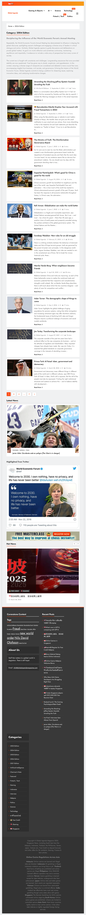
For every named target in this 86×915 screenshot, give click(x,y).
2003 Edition (14, 746)
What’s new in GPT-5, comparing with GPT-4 (52, 628)
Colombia (35, 625)
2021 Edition (14, 763)
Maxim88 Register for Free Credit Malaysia (53, 648)
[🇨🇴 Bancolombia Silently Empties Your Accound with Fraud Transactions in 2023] (19, 113)
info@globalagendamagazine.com (25, 668)
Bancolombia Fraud (28, 625)
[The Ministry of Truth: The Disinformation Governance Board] (19, 144)
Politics (70, 16)
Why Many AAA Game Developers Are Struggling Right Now (53, 679)
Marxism (17, 634)
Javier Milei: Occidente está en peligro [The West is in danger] (36, 453)
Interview (13, 794)
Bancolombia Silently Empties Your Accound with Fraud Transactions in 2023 (56, 108)
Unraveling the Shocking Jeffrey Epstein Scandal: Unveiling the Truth (52, 711)
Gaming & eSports (36, 10)
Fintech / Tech (59, 16)
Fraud (16, 628)
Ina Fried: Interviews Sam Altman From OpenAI (52, 719)
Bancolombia (20, 625)
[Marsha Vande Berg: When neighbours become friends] (19, 269)
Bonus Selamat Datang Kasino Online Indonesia (52, 655)
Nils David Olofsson (42, 88)
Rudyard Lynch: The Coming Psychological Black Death (53, 703)
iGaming (25, 591)
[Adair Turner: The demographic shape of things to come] (19, 305)
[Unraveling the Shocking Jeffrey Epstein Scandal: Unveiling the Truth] (19, 87)
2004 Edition (13, 93)
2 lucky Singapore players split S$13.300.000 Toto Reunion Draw (53, 695)
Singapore (15, 829)
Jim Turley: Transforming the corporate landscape (55, 331)
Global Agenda (41, 114)
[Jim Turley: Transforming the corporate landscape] (19, 334)
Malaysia (22, 185)
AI (49, 10)
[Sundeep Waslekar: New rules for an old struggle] (19, 242)
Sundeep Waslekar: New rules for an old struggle (55, 235)
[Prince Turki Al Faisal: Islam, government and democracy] (19, 367)
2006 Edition (14, 759)
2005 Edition (14, 755)
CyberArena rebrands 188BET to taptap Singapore (53, 687)
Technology (69, 10)
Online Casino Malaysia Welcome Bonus (52, 662)
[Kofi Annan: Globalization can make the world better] (19, 211)
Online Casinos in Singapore (23, 596)
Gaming (13, 785)
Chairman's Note (15, 772)
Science (58, 10)
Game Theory (24, 629)
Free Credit (15, 591)
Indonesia (13, 789)
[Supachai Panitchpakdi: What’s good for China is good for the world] (19, 179)
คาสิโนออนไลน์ (15, 816)
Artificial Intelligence (12, 625)
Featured (15, 450)
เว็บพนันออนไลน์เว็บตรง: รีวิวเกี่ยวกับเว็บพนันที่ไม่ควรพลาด (53, 670)
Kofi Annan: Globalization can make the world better (56, 205)
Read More (37, 100)
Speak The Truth (23, 643)
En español (9, 629)
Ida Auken (29, 629)
